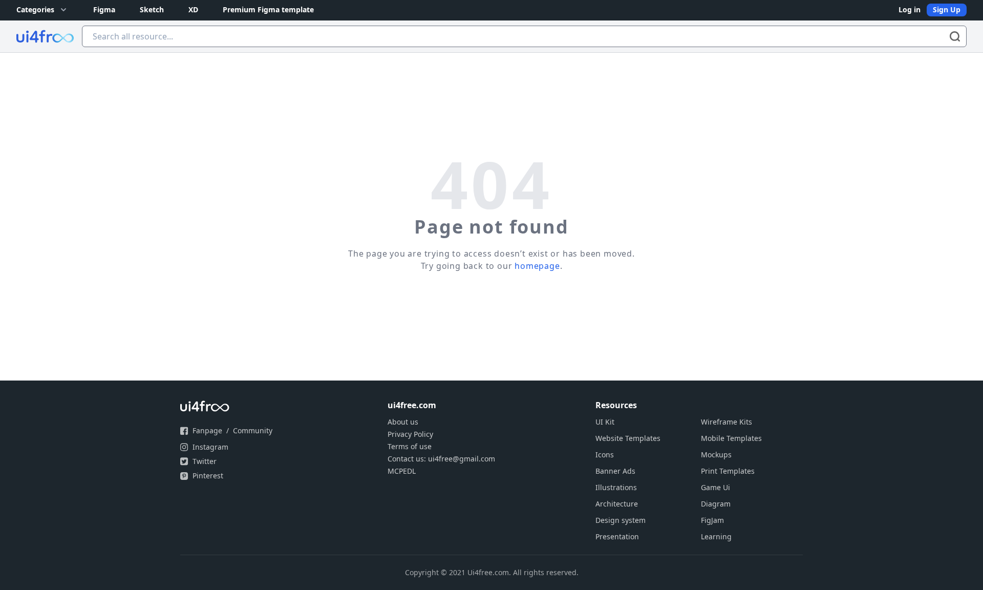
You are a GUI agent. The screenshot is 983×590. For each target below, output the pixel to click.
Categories (35, 9)
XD (193, 9)
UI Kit (604, 422)
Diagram (716, 504)
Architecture (616, 504)
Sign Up (946, 9)
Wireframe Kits (726, 422)
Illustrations (616, 487)
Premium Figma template (268, 9)
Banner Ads (615, 471)
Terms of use (410, 446)
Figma (104, 9)
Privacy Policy (410, 434)
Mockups (716, 454)
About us (403, 422)
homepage (537, 265)
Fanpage (207, 430)
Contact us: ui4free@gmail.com (441, 458)
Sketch (152, 9)
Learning (716, 536)
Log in (910, 9)
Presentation (617, 536)
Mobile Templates (731, 438)
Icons (604, 454)
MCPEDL (402, 471)
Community (252, 430)
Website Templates (627, 438)
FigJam (712, 520)
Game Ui (715, 487)
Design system (620, 520)
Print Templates (728, 471)
